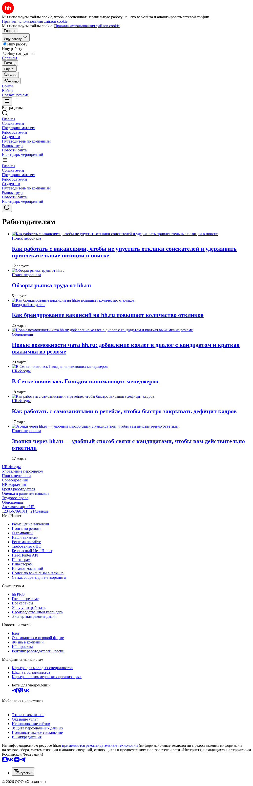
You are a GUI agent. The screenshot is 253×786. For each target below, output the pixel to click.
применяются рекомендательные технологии (100, 745)
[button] (7, 86)
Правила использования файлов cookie (87, 26)
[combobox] (23, 771)
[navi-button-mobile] (7, 101)
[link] (10, 75)
